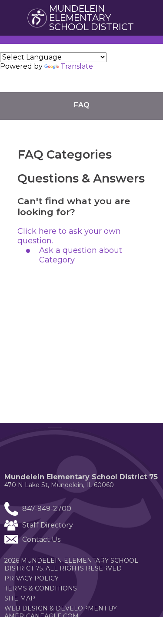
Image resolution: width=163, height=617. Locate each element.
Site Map (19, 598)
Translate (76, 66)
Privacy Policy (31, 578)
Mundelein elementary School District (91, 17)
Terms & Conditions (40, 588)
